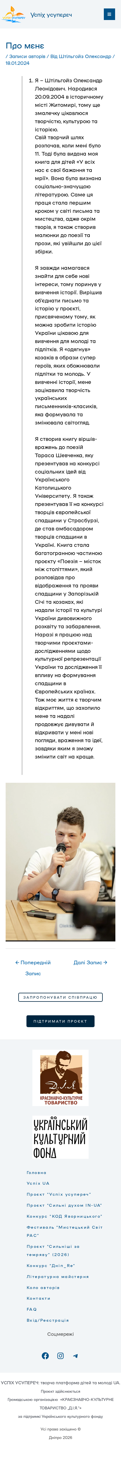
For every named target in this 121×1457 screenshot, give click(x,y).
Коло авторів (43, 1287)
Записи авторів (27, 56)
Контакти (39, 1298)
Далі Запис (90, 962)
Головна (37, 1172)
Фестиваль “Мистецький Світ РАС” (65, 1231)
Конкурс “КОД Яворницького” (65, 1216)
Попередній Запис (33, 964)
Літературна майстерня (58, 1276)
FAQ (32, 1309)
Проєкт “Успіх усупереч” (59, 1194)
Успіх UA (38, 1183)
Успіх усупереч (51, 14)
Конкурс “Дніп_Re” (51, 1265)
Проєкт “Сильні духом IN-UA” (65, 1205)
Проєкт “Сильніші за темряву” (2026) (53, 1250)
